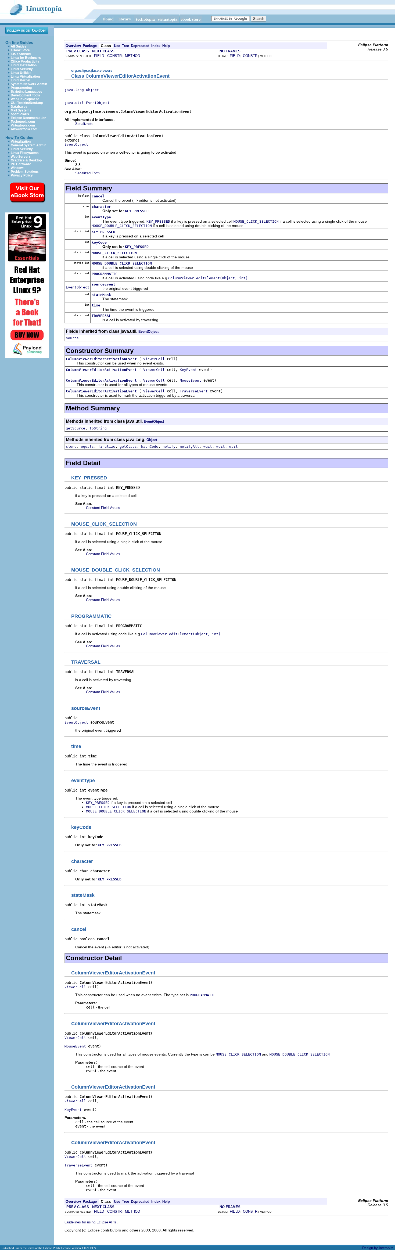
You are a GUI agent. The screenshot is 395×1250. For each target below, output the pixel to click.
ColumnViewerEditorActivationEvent (101, 359)
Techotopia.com (23, 122)
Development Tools (25, 95)
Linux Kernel (20, 80)
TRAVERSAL (101, 316)
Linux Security (22, 69)
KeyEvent (188, 370)
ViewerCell (154, 359)
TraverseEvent (194, 391)
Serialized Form (87, 173)
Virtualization (21, 141)
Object (151, 440)
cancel (98, 196)
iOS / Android (21, 54)
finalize (106, 447)
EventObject (76, 144)
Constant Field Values (103, 508)
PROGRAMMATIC (104, 274)
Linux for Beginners (26, 58)
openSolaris (20, 114)
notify (169, 447)
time (96, 305)
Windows (17, 168)
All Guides (18, 46)
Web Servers (21, 156)
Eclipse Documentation (28, 118)
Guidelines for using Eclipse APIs (90, 1222)
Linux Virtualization (25, 76)
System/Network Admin (29, 84)
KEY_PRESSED (103, 232)
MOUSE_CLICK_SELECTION (114, 253)
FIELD (99, 56)
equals (87, 447)
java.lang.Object (81, 90)
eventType (101, 217)
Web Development (25, 99)
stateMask (101, 295)
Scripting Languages (26, 91)
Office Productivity (25, 61)
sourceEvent (103, 284)
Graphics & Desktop (26, 160)
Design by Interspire (377, 1248)
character (101, 207)
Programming (21, 88)
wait (207, 447)
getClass (128, 447)
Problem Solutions (25, 172)
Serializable (84, 124)
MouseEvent (190, 380)
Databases (19, 107)
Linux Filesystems (25, 153)
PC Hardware (21, 164)
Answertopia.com (24, 129)
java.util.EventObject (87, 103)
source (72, 338)
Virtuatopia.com (23, 125)
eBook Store (20, 50)
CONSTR (114, 56)
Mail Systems (21, 110)
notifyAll (189, 447)
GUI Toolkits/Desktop (27, 103)
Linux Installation (24, 65)
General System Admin (28, 145)
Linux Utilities (21, 73)
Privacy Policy (22, 175)
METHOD (132, 56)
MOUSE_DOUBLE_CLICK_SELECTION (122, 263)
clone (71, 447)
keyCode (99, 242)
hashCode (149, 447)
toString (98, 428)
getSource (75, 428)
